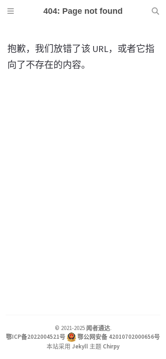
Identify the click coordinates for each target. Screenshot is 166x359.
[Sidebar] (10, 11)
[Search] (155, 11)
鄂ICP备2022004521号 (35, 336)
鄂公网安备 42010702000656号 (118, 336)
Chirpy (111, 346)
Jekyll (80, 346)
